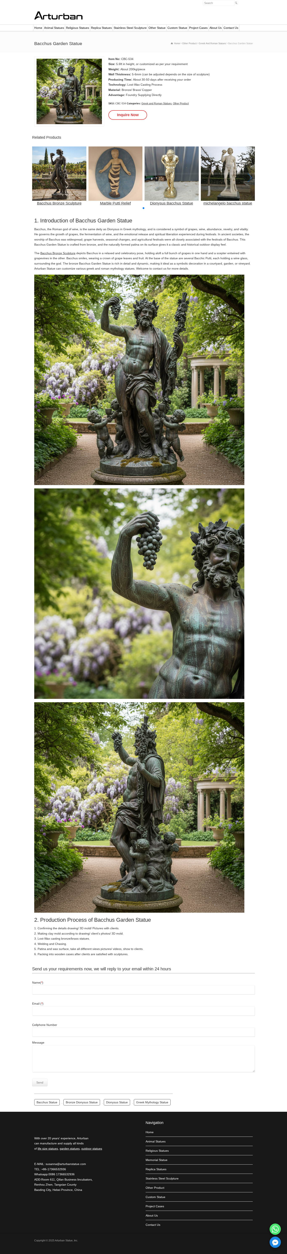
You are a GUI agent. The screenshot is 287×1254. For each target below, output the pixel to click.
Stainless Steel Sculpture (130, 27)
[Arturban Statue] (58, 18)
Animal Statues (54, 27)
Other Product (181, 103)
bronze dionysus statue (82, 1102)
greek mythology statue (152, 1102)
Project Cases (198, 27)
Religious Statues (77, 27)
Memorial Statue (156, 1160)
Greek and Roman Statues (156, 103)
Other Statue (157, 27)
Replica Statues (101, 27)
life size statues (48, 1148)
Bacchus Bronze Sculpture (57, 253)
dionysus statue (117, 1102)
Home (38, 27)
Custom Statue (177, 27)
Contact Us (231, 27)
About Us (215, 27)
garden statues (70, 1148)
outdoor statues (91, 1148)
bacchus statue (47, 1102)
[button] (143, 208)
